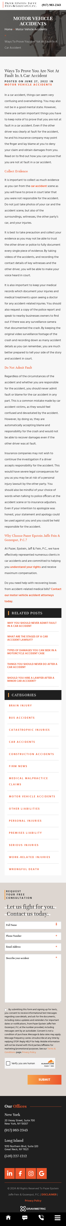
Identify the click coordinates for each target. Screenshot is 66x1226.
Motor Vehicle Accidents (33, 21)
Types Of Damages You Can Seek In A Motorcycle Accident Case (32, 652)
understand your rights (25, 567)
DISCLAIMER (49, 1195)
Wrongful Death (24, 869)
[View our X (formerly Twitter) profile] (10, 1173)
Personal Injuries (25, 821)
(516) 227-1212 (16, 1156)
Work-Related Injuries (29, 857)
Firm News (18, 766)
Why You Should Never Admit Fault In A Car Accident (32, 624)
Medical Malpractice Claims (28, 781)
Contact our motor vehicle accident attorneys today (33, 595)
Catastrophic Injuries (29, 730)
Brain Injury (20, 706)
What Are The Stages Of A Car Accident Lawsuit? (27, 638)
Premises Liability (25, 833)
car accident (39, 186)
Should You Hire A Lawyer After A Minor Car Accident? (30, 679)
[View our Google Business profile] (31, 1173)
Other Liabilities (24, 809)
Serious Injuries (24, 845)
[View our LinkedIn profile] (20, 1173)
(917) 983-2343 (51, 5)
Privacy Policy (29, 1052)
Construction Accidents (31, 754)
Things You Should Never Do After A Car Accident (32, 666)
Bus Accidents (22, 718)
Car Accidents (22, 742)
